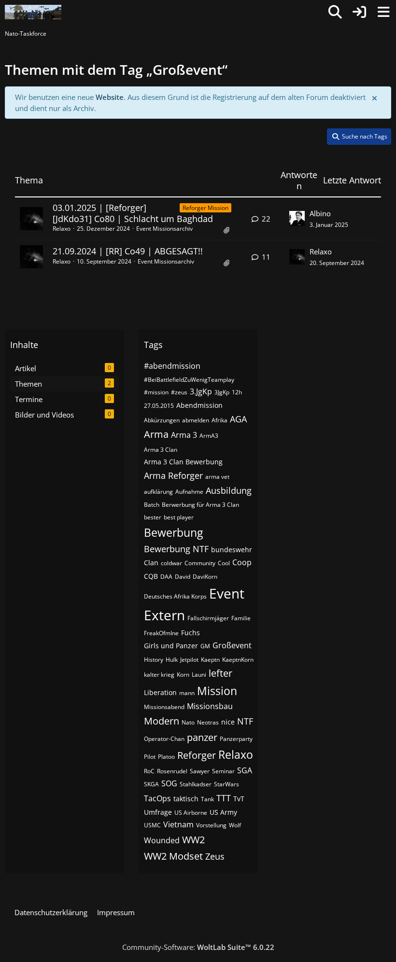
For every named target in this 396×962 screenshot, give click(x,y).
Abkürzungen (162, 420)
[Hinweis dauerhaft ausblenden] (375, 97)
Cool (224, 563)
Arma (156, 434)
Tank (207, 799)
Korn (183, 674)
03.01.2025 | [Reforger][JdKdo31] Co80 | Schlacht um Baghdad (133, 213)
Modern (161, 720)
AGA (238, 419)
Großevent (232, 645)
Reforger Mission (205, 208)
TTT (223, 798)
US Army (223, 812)
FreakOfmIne (161, 633)
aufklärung (158, 492)
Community (199, 563)
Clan (151, 562)
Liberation (160, 692)
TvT (238, 798)
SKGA (151, 784)
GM (205, 646)
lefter (220, 673)
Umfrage (158, 812)
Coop (242, 562)
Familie (241, 618)
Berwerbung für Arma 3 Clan (200, 505)
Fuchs (190, 632)
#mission (156, 392)
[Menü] (383, 12)
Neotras (208, 722)
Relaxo (62, 228)
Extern (164, 615)
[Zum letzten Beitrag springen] (297, 218)
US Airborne (190, 813)
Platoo (166, 757)
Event (226, 593)
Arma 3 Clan (160, 450)
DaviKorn (205, 576)
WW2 (193, 839)
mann (187, 693)
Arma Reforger (173, 475)
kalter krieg (159, 674)
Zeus (215, 856)
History (153, 659)
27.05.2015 (159, 406)
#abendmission (172, 366)
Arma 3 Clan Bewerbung (183, 461)
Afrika (219, 420)
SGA (244, 770)
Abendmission (199, 405)
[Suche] (335, 12)
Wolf (235, 825)
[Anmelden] (359, 12)
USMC (152, 825)
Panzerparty (236, 739)
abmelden (195, 420)
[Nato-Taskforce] (33, 12)
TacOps (157, 798)
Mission (217, 690)
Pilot (150, 757)
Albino (320, 213)
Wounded (162, 840)
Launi (199, 674)
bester (152, 517)
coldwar (171, 563)
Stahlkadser (196, 784)
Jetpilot (189, 659)
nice (228, 721)
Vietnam (178, 824)
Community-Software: (198, 947)
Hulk (172, 659)
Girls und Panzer (171, 645)
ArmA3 (208, 436)
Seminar (223, 771)
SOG (169, 783)
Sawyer (200, 771)
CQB (151, 576)
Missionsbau (210, 706)
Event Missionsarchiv (164, 228)
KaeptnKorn (238, 659)
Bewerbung (173, 532)
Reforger (196, 755)
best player (179, 517)
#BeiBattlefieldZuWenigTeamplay (189, 380)
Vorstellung (211, 825)
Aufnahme (189, 492)
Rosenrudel (172, 771)
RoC (149, 771)
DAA (166, 576)
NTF (245, 721)
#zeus (179, 392)
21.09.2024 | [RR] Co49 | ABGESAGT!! (128, 251)
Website (110, 97)
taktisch (185, 798)
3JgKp (221, 392)
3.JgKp (201, 391)
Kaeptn (210, 659)
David (182, 576)
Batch (151, 505)
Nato (188, 722)
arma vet (217, 477)
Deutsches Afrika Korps (175, 596)
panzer (202, 737)
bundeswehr (231, 549)
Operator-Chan (164, 739)
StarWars (226, 784)
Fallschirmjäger (208, 618)
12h (237, 392)
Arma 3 (184, 435)
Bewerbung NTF (176, 549)
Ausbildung (229, 490)
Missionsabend (164, 707)
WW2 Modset (173, 856)
